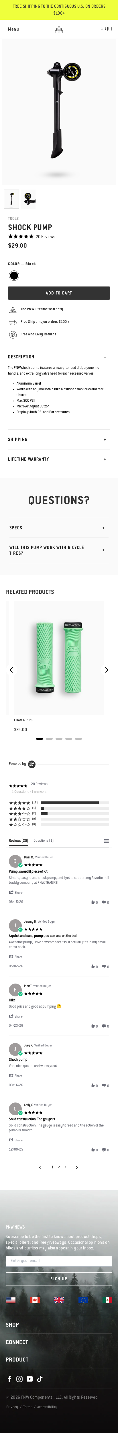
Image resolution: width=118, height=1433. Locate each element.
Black (14, 275)
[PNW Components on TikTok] (40, 1379)
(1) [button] (34, 808)
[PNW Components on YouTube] (30, 1379)
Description (21, 357)
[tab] (18, 842)
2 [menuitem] (59, 1167)
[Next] (106, 670)
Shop (12, 1325)
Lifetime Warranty (28, 459)
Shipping (17, 440)
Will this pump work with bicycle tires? (46, 551)
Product (17, 1360)
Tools (13, 219)
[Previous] (11, 670)
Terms (27, 1407)
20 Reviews (45, 237)
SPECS (15, 528)
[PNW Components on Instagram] (19, 1379)
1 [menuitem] (53, 1167)
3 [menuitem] (65, 1167)
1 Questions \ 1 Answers (29, 792)
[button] (18, 893)
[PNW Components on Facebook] (9, 1379)
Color (22, 264)
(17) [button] (35, 802)
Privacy (12, 1407)
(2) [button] (34, 813)
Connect (17, 1343)
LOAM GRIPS (23, 721)
